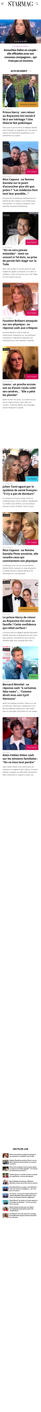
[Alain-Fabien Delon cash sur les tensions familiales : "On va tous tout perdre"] (20, 733)
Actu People (32, 172)
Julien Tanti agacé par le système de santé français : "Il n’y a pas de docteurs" (20, 490)
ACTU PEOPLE (24, 46)
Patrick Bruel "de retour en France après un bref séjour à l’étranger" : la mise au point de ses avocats (23, 1202)
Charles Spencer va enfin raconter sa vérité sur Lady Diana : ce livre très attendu (23, 1175)
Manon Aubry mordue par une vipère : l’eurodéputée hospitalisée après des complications (21, 1209)
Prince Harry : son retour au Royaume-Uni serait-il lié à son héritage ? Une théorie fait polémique (19, 117)
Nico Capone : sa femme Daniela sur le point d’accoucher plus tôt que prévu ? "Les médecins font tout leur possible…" (20, 186)
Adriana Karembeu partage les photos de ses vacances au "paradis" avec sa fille (22, 1155)
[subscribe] (30, 71)
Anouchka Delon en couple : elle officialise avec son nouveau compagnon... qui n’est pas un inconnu (20, 55)
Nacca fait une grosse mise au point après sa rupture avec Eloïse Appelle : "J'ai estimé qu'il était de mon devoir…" (23, 1168)
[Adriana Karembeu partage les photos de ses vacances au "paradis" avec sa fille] (6, 1155)
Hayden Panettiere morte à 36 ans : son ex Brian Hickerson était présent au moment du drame (23, 1162)
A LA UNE (15, 46)
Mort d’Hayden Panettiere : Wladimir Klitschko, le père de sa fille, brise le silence (23, 1182)
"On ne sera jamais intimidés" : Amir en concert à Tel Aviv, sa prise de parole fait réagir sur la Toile (20, 257)
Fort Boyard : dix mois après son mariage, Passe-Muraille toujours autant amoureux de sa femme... (23, 1215)
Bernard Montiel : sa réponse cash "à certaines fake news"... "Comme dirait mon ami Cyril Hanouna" (19, 691)
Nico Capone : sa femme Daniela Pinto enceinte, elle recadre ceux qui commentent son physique (20, 555)
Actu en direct (19, 71)
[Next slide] (37, 31)
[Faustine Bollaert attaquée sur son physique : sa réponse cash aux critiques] (20, 299)
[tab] (15, 41)
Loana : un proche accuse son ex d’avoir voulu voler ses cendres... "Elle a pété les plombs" (19, 389)
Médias (34, 677)
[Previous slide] (4, 31)
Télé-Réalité (32, 479)
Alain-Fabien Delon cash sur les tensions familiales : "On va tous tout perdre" (20, 758)
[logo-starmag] (20, 3)
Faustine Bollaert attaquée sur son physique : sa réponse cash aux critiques (20, 324)
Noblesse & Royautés (28, 104)
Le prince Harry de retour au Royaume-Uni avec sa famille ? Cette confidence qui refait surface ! (19, 622)
